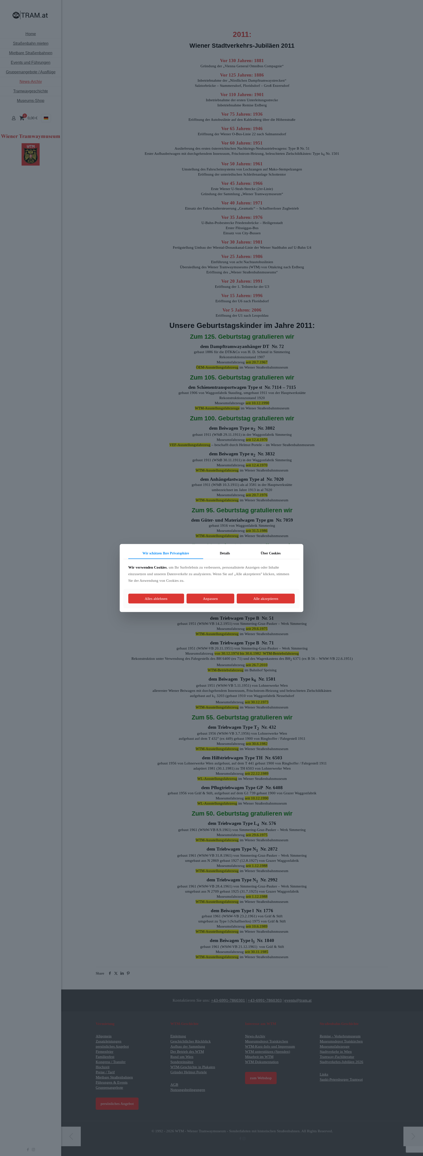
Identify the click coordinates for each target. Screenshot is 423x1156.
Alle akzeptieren (265, 599)
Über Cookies (271, 553)
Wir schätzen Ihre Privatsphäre (165, 553)
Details (225, 553)
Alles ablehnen (156, 599)
